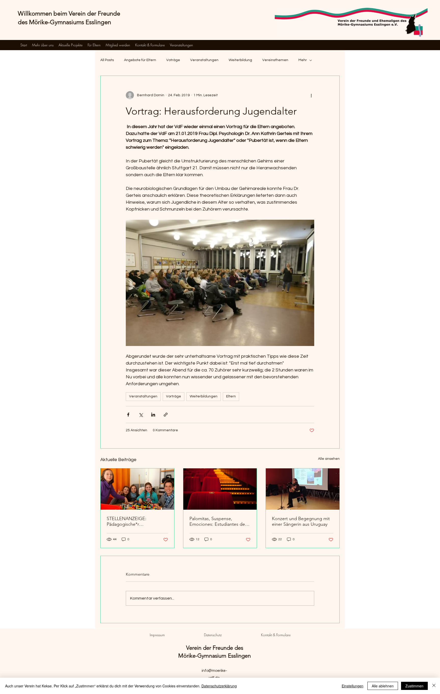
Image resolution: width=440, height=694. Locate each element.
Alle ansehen (329, 459)
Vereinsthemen (275, 60)
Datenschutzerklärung (219, 685)
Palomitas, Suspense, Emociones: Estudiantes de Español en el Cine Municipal (219, 521)
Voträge (173, 60)
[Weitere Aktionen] (311, 95)
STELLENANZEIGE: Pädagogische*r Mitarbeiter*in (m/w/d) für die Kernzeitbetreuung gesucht (136, 521)
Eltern (231, 396)
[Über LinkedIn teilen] (153, 414)
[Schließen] (434, 686)
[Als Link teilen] (165, 414)
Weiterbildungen (203, 396)
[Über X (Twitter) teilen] (140, 414)
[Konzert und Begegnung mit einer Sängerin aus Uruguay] (302, 489)
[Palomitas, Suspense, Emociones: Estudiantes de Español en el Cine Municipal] (220, 489)
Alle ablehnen (383, 685)
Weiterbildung (240, 60)
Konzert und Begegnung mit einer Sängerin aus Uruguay (301, 521)
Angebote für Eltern (140, 60)
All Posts (107, 60)
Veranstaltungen (204, 60)
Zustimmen (414, 685)
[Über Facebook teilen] (128, 414)
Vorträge (173, 396)
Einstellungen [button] (352, 685)
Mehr (302, 60)
